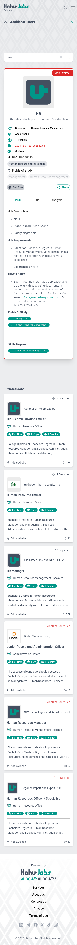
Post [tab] (18, 199)
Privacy (38, 909)
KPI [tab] (37, 200)
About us (38, 894)
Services (38, 887)
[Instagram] (56, 925)
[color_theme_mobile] (66, 8)
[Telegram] (28, 925)
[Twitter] (42, 924)
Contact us (38, 901)
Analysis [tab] (57, 200)
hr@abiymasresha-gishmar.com (40, 297)
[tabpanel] (39, 281)
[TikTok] (49, 925)
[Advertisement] (38, 36)
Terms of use (38, 916)
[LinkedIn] (21, 925)
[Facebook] (36, 925)
